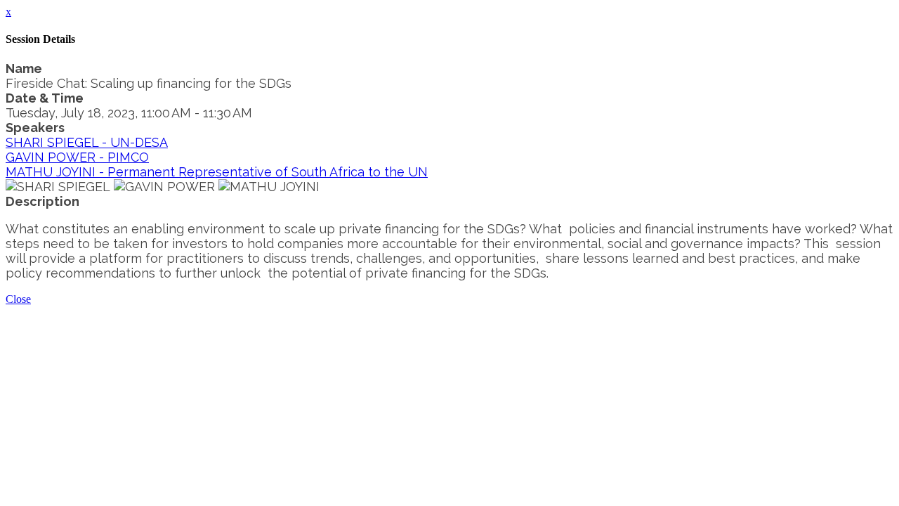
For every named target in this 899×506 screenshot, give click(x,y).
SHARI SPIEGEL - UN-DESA (87, 142)
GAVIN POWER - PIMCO (77, 157)
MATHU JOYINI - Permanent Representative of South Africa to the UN (217, 171)
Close (18, 299)
